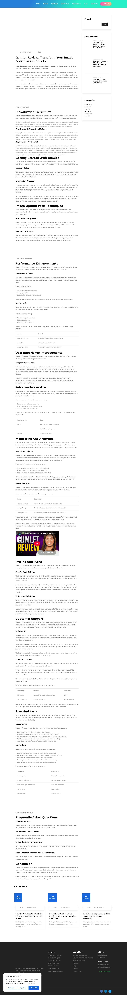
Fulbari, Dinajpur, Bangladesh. (102, 956)
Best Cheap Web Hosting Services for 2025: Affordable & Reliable (62, 916)
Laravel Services (53, 966)
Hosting (87, 111)
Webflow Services (53, 968)
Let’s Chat (106, 4)
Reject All (22, 988)
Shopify (87, 113)
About (45, 4)
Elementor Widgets (54, 958)
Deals (86, 109)
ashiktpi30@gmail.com (104, 967)
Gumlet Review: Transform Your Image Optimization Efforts (44, 59)
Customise (11, 988)
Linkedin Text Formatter (80, 955)
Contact (94, 4)
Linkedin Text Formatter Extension (83, 958)
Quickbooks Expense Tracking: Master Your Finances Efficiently (97, 916)
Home (38, 4)
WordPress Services (54, 955)
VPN (86, 116)
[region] (22, 982)
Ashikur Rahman (31, 907)
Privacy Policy (77, 971)
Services (54, 4)
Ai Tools (87, 104)
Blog (86, 4)
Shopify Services (53, 963)
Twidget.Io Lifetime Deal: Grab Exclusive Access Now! (100, 81)
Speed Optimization (54, 960)
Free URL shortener (79, 960)
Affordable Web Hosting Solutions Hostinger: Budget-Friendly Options (99, 45)
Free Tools (76, 4)
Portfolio (65, 4)
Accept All (34, 988)
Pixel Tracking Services (55, 971)
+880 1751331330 (103, 965)
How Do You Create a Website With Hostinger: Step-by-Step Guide (100, 63)
